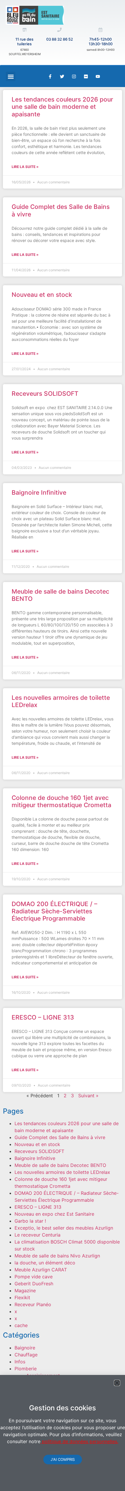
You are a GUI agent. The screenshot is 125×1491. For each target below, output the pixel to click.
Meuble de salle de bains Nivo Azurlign (57, 1256)
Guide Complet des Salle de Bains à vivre (60, 1137)
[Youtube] (97, 76)
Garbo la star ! (30, 1221)
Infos (20, 1362)
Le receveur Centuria (37, 1235)
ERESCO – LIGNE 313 (43, 1017)
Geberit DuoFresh (34, 1283)
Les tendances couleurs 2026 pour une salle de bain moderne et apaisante (62, 107)
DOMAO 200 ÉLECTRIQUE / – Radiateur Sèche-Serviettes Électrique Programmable (54, 911)
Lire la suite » (25, 167)
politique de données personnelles (78, 1441)
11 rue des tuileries (24, 41)
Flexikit (22, 1297)
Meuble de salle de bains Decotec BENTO (60, 1165)
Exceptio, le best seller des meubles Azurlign (64, 1228)
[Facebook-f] (50, 76)
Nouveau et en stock (42, 294)
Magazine (25, 1290)
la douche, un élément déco (45, 1263)
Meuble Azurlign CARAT (41, 1270)
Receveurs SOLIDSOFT (45, 393)
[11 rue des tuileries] (24, 30)
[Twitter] (62, 76)
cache (21, 1325)
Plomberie (26, 1368)
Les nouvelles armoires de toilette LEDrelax (62, 1172)
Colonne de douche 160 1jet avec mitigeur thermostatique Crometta (61, 801)
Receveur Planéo (33, 1304)
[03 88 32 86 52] (59, 30)
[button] (10, 76)
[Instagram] (73, 76)
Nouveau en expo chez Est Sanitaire (54, 1214)
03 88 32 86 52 (59, 39)
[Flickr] (85, 76)
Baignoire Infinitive (39, 492)
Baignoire (25, 1348)
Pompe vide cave (34, 1276)
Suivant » (88, 1095)
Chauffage (26, 1355)
